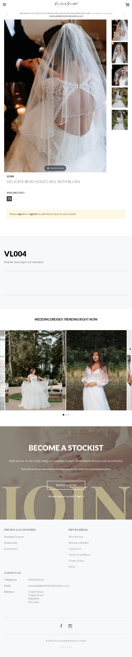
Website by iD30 (66, 647)
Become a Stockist (79, 542)
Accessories (11, 548)
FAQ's (72, 566)
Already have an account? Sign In (66, 496)
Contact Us (75, 548)
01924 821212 (36, 579)
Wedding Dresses (14, 536)
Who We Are (76, 536)
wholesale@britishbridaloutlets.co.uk (66, 16)
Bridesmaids (10, 542)
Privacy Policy (76, 560)
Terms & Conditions (79, 554)
